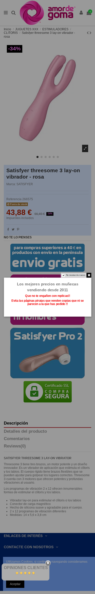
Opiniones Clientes (26, 568)
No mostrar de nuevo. (75, 275)
